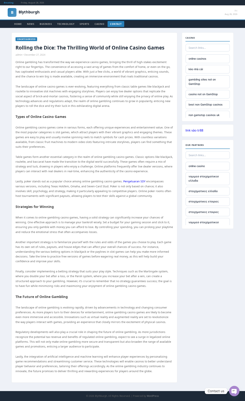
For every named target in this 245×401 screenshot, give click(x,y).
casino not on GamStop (203, 94)
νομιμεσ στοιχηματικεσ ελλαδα (204, 178)
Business (46, 24)
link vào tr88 (194, 130)
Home (18, 24)
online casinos (197, 58)
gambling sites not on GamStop (202, 81)
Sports (84, 24)
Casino (99, 24)
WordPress (153, 396)
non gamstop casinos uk (204, 115)
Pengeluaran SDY (134, 181)
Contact (116, 24)
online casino (197, 166)
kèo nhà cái (196, 69)
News (30, 24)
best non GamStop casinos (206, 104)
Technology (65, 24)
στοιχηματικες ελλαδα (203, 191)
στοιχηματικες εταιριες (204, 201)
